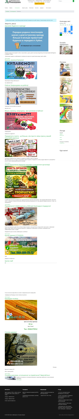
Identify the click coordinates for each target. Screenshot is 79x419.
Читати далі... (7, 58)
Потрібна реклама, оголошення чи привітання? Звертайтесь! (27, 375)
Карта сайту (61, 414)
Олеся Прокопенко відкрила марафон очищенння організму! (27, 165)
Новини (10, 7)
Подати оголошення (39, 3)
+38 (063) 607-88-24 (38, 0)
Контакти (36, 7)
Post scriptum (48, 7)
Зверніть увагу (25, 7)
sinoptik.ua (62, 143)
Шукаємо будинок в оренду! (15, 26)
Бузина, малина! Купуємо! (14, 60)
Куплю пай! (9, 261)
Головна (6, 7)
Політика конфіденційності (69, 414)
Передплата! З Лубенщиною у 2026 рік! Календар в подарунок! (28, 206)
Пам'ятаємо (31, 7)
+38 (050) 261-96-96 (31, 0)
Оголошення (17, 7)
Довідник (41, 7)
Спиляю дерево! (11, 332)
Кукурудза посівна (11, 299)
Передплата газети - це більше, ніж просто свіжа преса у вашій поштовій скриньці (28, 137)
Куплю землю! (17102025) (14, 235)
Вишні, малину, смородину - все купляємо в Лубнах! (24, 111)
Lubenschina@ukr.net (47, 0)
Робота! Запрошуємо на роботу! (16, 85)
